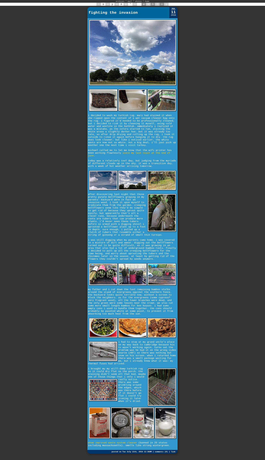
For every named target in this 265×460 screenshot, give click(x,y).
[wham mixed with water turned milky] (165, 438)
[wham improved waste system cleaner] (99, 438)
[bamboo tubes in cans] (103, 284)
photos (138, 1)
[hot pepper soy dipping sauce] (103, 337)
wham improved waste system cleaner (112, 442)
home (147, 1)
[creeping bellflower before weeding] (161, 189)
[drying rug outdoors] (161, 110)
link (173, 452)
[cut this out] (121, 438)
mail (130, 1)
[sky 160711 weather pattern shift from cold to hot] (132, 85)
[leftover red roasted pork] (161, 337)
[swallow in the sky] (132, 189)
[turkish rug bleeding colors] (132, 110)
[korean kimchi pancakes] (132, 337)
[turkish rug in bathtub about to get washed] (103, 110)
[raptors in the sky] (103, 189)
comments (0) (161, 452)
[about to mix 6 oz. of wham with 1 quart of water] (143, 438)
